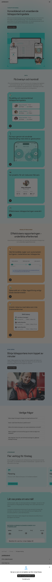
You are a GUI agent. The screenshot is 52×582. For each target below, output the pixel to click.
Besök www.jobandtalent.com (26, 576)
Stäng (49, 567)
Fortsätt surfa (26, 579)
